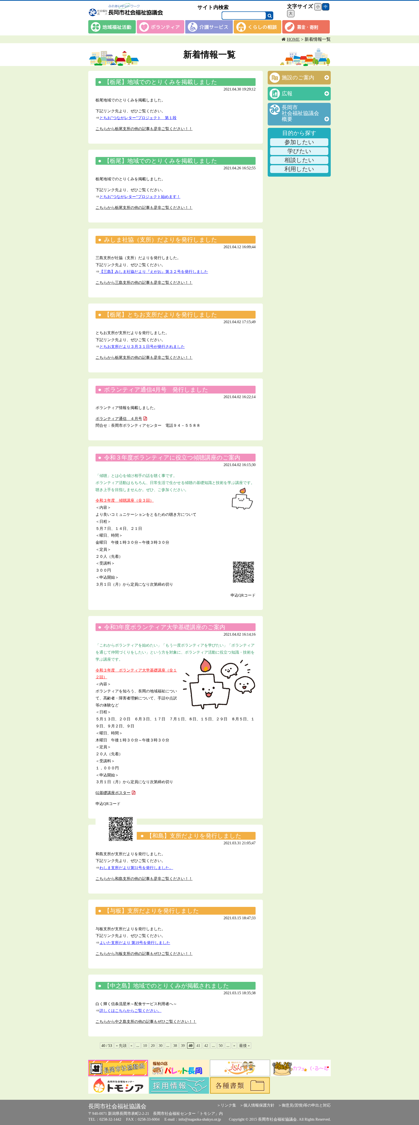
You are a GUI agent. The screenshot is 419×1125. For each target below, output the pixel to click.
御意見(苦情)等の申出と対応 (306, 1105)
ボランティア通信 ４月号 (119, 419)
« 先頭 (121, 1045)
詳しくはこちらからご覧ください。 (130, 1011)
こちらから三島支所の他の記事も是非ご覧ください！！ (144, 282)
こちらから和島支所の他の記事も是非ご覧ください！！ (144, 879)
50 (221, 1045)
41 (198, 1045)
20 (153, 1045)
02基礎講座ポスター (113, 793)
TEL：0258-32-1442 (104, 1119)
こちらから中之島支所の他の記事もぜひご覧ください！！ (146, 1021)
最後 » (244, 1045)
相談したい (299, 160)
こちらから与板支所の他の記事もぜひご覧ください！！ (144, 954)
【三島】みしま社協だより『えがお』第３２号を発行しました (153, 272)
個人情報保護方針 (258, 1105)
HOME (293, 39)
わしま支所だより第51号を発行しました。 (136, 868)
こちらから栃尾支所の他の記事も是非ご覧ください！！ (144, 129)
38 (175, 1045)
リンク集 (228, 1105)
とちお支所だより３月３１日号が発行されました (142, 347)
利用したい (299, 169)
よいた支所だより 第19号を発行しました (134, 943)
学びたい (299, 151)
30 (160, 1045)
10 (145, 1045)
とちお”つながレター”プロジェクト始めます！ (139, 197)
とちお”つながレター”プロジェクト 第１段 (138, 118)
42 (206, 1045)
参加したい (299, 142)
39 (183, 1045)
